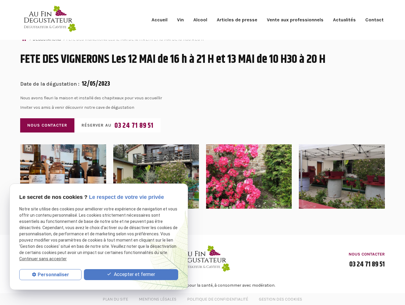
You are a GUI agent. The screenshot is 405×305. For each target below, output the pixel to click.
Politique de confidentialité (217, 299)
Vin (180, 20)
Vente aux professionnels (295, 20)
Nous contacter (47, 125)
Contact (374, 20)
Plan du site (115, 299)
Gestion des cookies (280, 299)
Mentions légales (157, 299)
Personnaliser (53, 274)
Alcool (200, 20)
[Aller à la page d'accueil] (48, 20)
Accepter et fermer (134, 274)
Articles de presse (237, 20)
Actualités (344, 20)
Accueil (160, 20)
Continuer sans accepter (43, 258)
